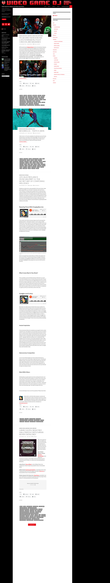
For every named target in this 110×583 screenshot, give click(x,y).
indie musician (37, 420)
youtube (33, 168)
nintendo (43, 514)
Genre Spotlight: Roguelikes (6, 45)
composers (38, 418)
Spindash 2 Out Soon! (5, 47)
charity (39, 95)
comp (31, 161)
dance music (22, 96)
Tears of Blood (28, 464)
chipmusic (22, 418)
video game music (40, 421)
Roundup (54, 78)
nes (39, 514)
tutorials (22, 421)
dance (44, 95)
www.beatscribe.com (23, 403)
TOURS (55, 33)
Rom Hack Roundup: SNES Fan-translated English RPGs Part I (7, 59)
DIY (53, 22)
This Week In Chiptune (65, 6)
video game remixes (35, 518)
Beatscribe (31, 185)
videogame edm (22, 520)
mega (39, 164)
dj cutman (32, 510)
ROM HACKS (56, 47)
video (29, 168)
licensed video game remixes (25, 514)
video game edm (32, 517)
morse (32, 514)
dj (26, 96)
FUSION (23, 428)
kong (26, 164)
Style (54, 80)
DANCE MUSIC (24, 35)
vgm (27, 103)
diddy (44, 161)
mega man (43, 164)
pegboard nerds (23, 102)
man (32, 164)
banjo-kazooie (35, 158)
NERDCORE (34, 428)
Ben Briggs (30, 44)
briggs (32, 160)
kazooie (21, 164)
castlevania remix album (24, 509)
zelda (38, 168)
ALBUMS (20, 35)
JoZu (54, 53)
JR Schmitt (30, 133)
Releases (55, 76)
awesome (29, 95)
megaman (22, 165)
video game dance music (24, 517)
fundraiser (41, 98)
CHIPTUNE (21, 128)
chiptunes (26, 161)
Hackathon (55, 49)
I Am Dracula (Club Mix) (30, 469)
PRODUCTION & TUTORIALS (24, 175)
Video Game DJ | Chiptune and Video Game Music (13, 6)
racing (44, 165)
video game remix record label (25, 518)
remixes (43, 102)
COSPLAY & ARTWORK (58, 41)
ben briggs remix (23, 160)
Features (54, 35)
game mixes (40, 510)
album (21, 95)
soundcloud (22, 103)
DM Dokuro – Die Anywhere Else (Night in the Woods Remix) (6, 50)
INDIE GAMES (56, 43)
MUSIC (49, 6)
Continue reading (23, 78)
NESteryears (41, 471)
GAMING (53, 6)
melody (42, 420)
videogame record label (39, 520)
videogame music (30, 520)
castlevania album (23, 507)
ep (35, 510)
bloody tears (29, 506)
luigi (44, 99)
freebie (37, 98)
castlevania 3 (41, 506)
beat (40, 158)
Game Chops (55, 37)
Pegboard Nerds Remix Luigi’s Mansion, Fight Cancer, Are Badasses (30, 40)
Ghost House (36, 475)
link (29, 164)
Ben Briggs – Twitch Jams (31, 131)
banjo (30, 158)
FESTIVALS (56, 29)
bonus (28, 160)
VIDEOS (54, 82)
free (26, 98)
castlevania (35, 506)
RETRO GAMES (40, 35)
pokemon (39, 165)
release (35, 102)
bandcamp (35, 95)
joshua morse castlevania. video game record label (29, 513)
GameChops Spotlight (58, 68)
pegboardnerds (30, 102)
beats (21, 506)
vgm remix (31, 103)
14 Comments (36, 185)
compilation (35, 161)
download (30, 96)
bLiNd (25, 506)
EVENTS (58, 6)
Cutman (29, 436)
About (45, 6)
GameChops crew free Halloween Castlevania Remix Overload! (31, 432)
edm (39, 96)
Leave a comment (37, 44)
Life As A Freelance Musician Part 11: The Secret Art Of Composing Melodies (32, 180)
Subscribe (4, 19)
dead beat (27, 510)
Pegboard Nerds (30, 47)
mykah (36, 514)
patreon (34, 165)
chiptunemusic (32, 418)
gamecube (36, 99)
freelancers (31, 420)
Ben (43, 158)
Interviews (55, 51)
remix (40, 102)
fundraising (22, 99)
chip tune (40, 160)
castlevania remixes (33, 509)
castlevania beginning (32, 507)
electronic (22, 98)
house (41, 99)
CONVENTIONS (57, 27)
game (27, 99)
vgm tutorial (32, 421)
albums (25, 95)
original (30, 165)
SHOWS (55, 31)
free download (31, 98)
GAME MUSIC (29, 35)
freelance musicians (23, 420)
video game (36, 103)
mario (35, 164)
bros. (36, 160)
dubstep (35, 96)
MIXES (55, 70)
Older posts (32, 524)
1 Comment (35, 436)
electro (42, 96)
